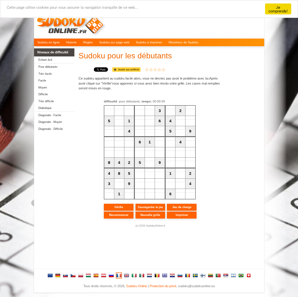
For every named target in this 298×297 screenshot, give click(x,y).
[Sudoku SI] (180, 275)
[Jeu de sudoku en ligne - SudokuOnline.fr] (73, 27)
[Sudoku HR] (172, 275)
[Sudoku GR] (165, 275)
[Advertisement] (52, 202)
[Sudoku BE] (157, 275)
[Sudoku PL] (81, 275)
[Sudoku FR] (119, 275)
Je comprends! (278, 9)
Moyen (42, 87)
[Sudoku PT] (218, 275)
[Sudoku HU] (88, 275)
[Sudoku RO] (188, 275)
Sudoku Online (136, 286)
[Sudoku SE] (195, 275)
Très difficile (46, 101)
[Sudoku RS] (226, 275)
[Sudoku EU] (50, 275)
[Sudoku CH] (249, 275)
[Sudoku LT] (210, 275)
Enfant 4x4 (45, 59)
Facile (42, 80)
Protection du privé (163, 286)
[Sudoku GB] (126, 275)
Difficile (43, 94)
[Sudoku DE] (58, 275)
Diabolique (44, 108)
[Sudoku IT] (134, 275)
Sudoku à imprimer (149, 42)
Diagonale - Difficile (50, 129)
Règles (88, 42)
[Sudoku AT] (104, 275)
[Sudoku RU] (111, 275)
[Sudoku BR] (241, 275)
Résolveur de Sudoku (183, 42)
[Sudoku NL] (149, 275)
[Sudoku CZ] (73, 275)
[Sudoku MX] (142, 275)
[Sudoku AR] (233, 275)
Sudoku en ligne (48, 42)
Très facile (45, 73)
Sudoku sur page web (114, 42)
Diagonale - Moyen (50, 122)
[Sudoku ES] (96, 275)
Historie (71, 42)
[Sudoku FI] (203, 275)
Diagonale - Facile (49, 115)
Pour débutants (48, 66)
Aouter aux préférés (128, 69)
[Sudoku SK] (65, 275)
